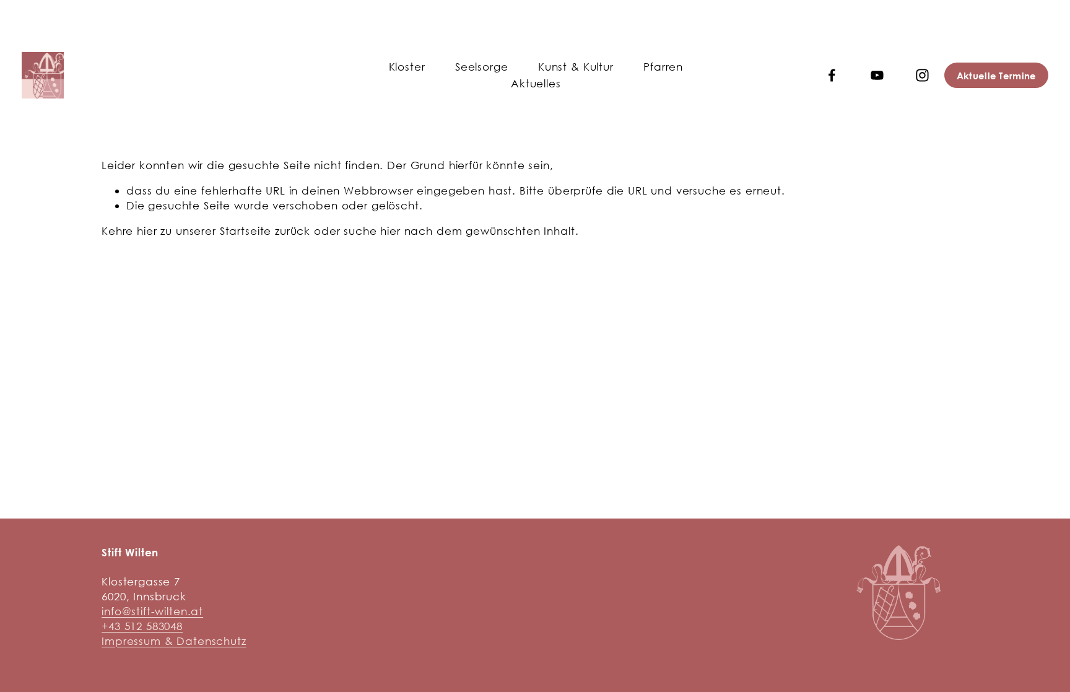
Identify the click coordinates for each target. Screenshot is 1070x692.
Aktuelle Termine (997, 75)
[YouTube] (877, 75)
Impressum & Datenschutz (174, 640)
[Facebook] (832, 75)
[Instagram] (922, 75)
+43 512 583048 (142, 626)
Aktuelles (536, 83)
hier (147, 230)
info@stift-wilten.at (152, 611)
